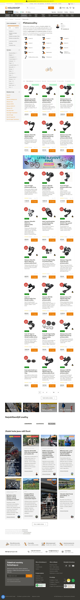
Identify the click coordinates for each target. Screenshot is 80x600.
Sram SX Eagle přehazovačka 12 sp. (30, 186)
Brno (72, 552)
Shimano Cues (10, 101)
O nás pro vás (17, 436)
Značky (66, 12)
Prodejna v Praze (54, 580)
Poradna (66, 436)
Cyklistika (11, 19)
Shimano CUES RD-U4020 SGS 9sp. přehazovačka (65, 371)
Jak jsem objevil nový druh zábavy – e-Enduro (66, 495)
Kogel (11, 63)
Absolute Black (13, 53)
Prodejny (31, 3)
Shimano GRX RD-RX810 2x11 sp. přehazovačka (47, 298)
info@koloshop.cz (54, 550)
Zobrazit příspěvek (11, 474)
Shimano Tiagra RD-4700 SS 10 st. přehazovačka (66, 261)
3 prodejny (68, 550)
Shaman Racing (13, 77)
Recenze (29, 436)
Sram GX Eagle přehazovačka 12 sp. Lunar (66, 187)
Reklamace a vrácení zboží (56, 573)
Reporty (11, 436)
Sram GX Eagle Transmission (13, 119)
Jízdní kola (12, 15)
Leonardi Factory (14, 65)
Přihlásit (29, 575)
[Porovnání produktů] (67, 8)
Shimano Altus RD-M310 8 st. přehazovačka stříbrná (29, 224)
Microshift (12, 67)
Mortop (11, 69)
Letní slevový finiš (13, 41)
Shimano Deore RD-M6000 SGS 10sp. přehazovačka (66, 298)
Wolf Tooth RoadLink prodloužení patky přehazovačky (48, 223)
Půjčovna (72, 12)
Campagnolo (12, 57)
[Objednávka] (73, 8)
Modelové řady (10, 92)
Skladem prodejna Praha (14, 36)
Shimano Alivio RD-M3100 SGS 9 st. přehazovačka (30, 136)
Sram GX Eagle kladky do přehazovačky (48, 260)
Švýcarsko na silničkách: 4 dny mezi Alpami (13, 462)
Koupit (35, 114)
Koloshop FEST (39, 578)
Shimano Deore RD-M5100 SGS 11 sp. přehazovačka (48, 100)
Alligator (11, 55)
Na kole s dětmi (72, 15)
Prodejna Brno (53, 584)
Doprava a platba (54, 571)
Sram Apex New (10, 110)
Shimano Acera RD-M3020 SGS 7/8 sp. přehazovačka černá (30, 100)
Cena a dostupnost (11, 23)
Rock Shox (12, 73)
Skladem (11, 31)
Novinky (11, 43)
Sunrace (11, 83)
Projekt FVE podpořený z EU (56, 586)
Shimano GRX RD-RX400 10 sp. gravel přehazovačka (66, 223)
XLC (11, 87)
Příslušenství (55, 15)
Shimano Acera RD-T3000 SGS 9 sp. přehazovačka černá (66, 136)
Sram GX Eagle (10, 115)
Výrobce (9, 50)
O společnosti (39, 567)
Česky (71, 3)
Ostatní (54, 479)
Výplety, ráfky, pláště (36, 15)
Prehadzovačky (25, 529)
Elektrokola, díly (17, 15)
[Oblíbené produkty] (70, 8)
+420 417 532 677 (36, 550)
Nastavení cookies (36, 596)
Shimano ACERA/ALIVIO (12, 99)
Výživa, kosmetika (62, 15)
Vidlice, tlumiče (30, 15)
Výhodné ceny (12, 45)
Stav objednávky (41, 3)
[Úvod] (12, 7)
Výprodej (54, 12)
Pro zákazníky (47, 3)
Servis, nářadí (67, 15)
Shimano (12, 79)
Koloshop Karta (54, 3)
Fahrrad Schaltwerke (27, 532)
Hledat (51, 7)
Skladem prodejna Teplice (13, 34)
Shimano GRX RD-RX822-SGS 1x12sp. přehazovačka (47, 187)
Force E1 (8, 95)
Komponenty (24, 15)
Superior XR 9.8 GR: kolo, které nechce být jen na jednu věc (31, 452)
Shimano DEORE (10, 104)
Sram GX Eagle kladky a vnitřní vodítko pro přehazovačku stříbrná (48, 336)
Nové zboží (60, 12)
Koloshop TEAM (39, 580)
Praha (66, 552)
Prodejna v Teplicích (54, 582)
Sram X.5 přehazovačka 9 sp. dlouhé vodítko (30, 298)
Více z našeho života (39, 524)
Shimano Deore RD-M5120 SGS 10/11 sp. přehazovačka (48, 136)
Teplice (69, 552)
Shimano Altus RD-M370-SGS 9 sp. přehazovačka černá (30, 261)
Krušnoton (38, 576)
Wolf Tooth (12, 85)
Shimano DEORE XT (11, 106)
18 (53, 392)
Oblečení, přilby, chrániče (43, 15)
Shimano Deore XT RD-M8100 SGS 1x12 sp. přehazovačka (66, 100)
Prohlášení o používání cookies (23, 596)
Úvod (6, 19)
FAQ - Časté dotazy (54, 567)
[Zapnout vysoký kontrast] (3, 597)
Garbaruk (12, 61)
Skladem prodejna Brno (14, 38)
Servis (35, 3)
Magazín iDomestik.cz (19, 3)
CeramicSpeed (13, 59)
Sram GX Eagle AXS (11, 117)
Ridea (11, 71)
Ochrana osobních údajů (10, 596)
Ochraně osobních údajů (15, 581)
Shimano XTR (9, 108)
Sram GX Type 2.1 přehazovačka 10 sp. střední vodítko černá (30, 335)
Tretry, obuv (49, 15)
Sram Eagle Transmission (12, 112)
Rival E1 (8, 97)
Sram (11, 81)
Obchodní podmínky (54, 569)
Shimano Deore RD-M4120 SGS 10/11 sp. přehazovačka (66, 335)
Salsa (11, 75)
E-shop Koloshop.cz (9, 3)
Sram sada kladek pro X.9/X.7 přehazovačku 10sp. (30, 371)
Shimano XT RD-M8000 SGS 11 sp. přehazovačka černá (48, 371)
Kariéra (37, 569)
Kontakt (59, 3)
